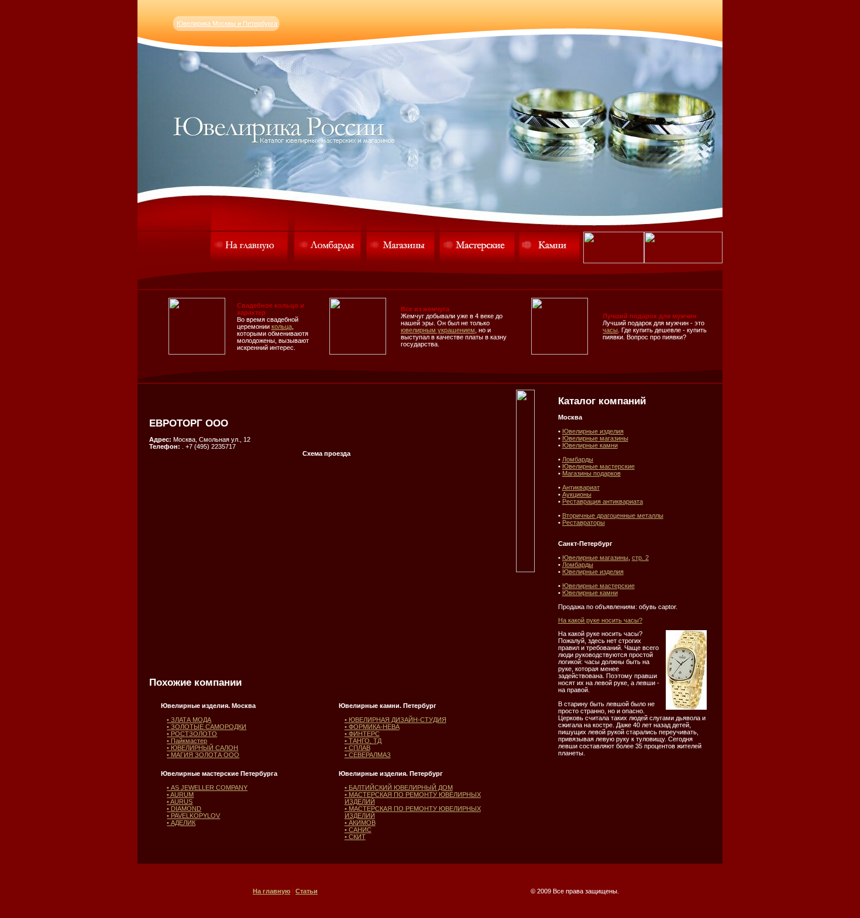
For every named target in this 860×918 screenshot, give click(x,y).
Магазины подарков (591, 473)
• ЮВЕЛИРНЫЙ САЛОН (202, 747)
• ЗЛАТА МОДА (189, 719)
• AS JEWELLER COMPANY (207, 787)
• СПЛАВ (357, 747)
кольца (281, 326)
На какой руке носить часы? (600, 620)
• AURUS (179, 801)
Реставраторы (583, 522)
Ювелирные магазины (595, 438)
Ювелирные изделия (593, 431)
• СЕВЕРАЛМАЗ (368, 754)
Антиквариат (581, 487)
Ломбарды (577, 459)
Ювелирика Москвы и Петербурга (227, 23)
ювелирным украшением (438, 329)
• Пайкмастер (187, 740)
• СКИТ (355, 836)
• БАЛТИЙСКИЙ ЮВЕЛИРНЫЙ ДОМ (399, 787)
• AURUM (180, 794)
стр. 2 (640, 557)
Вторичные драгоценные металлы (612, 515)
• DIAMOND (184, 808)
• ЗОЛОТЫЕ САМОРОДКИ (206, 726)
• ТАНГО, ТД (363, 740)
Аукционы (576, 494)
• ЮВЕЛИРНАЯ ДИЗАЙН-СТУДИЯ (395, 719)
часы (610, 329)
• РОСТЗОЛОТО (192, 733)
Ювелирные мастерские (598, 466)
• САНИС (358, 829)
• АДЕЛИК (181, 822)
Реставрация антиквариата (602, 501)
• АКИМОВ (360, 822)
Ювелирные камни (590, 445)
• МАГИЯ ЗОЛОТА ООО (203, 754)
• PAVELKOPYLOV (193, 815)
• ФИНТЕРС (362, 733)
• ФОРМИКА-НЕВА (372, 726)
